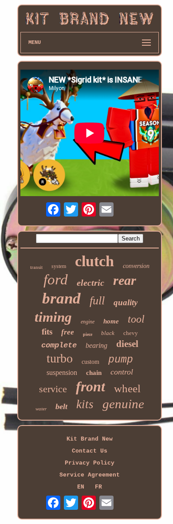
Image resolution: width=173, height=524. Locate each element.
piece (87, 334)
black (107, 333)
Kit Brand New (90, 439)
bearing (96, 345)
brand (61, 298)
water (41, 408)
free (67, 332)
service (53, 388)
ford (55, 280)
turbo (60, 358)
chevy (130, 333)
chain (94, 372)
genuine (123, 404)
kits (85, 404)
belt (61, 406)
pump (120, 360)
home (111, 321)
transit (36, 267)
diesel (127, 344)
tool (136, 319)
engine (87, 322)
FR (98, 487)
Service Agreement (89, 475)
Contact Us (89, 451)
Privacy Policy (89, 463)
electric (90, 283)
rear (124, 280)
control (121, 371)
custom (90, 362)
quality (126, 302)
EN (80, 487)
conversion (136, 266)
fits (47, 331)
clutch (94, 261)
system (58, 266)
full (97, 300)
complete (59, 345)
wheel (127, 388)
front (90, 386)
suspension (62, 372)
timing (53, 317)
